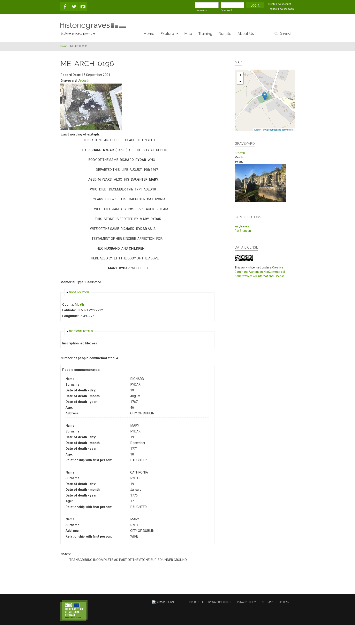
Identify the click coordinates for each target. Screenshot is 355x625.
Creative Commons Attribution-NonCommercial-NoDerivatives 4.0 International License (260, 272)
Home (149, 33)
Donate (224, 33)
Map (188, 33)
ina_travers (242, 226)
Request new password (281, 9)
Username (202, 10)
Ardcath (83, 81)
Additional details (81, 331)
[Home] (93, 26)
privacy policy (246, 602)
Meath (79, 304)
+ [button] (240, 75)
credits (194, 602)
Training (205, 33)
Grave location (79, 292)
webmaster (287, 602)
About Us (245, 33)
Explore (167, 33)
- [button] (240, 81)
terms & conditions (218, 602)
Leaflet (257, 129)
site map (267, 602)
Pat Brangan (243, 230)
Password (227, 10)
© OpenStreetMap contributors (278, 129)
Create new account (279, 4)
